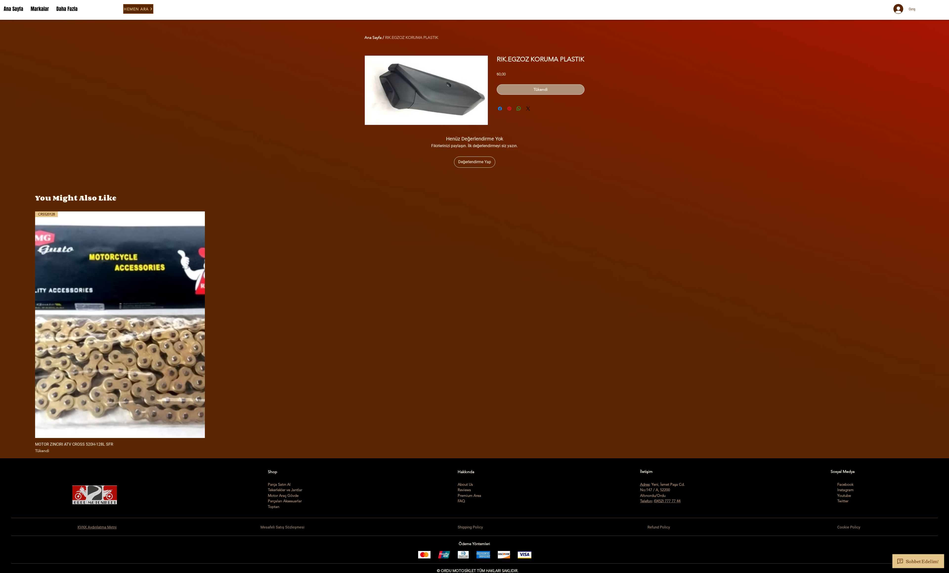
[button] (40, 9)
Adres (644, 484)
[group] (474, 332)
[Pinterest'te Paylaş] (509, 109)
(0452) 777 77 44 (667, 501)
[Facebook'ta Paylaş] (500, 109)
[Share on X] (528, 109)
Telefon (646, 501)
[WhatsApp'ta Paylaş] (519, 109)
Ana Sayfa (373, 37)
